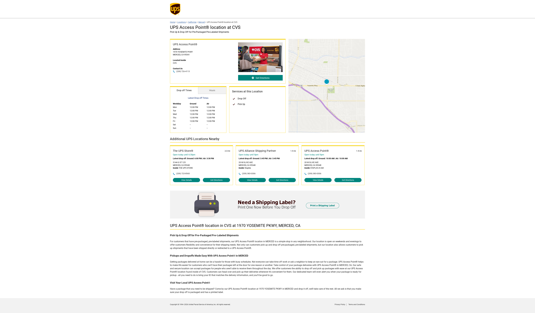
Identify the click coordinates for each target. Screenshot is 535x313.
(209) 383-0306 (249, 173)
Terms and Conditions (356, 304)
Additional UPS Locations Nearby (194, 139)
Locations (181, 22)
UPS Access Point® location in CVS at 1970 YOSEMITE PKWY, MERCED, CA (235, 225)
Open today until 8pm (248, 154)
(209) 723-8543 (183, 173)
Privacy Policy (340, 304)
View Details (186, 180)
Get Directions (262, 78)
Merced (201, 22)
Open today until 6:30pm (184, 154)
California (192, 22)
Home (172, 22)
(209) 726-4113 (183, 71)
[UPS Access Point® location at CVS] (267, 217)
